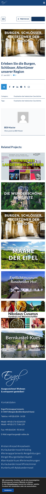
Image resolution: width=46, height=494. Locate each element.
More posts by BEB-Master (13, 131)
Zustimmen (8, 490)
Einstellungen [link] (12, 484)
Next (37, 19)
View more (23, 166)
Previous (24, 19)
